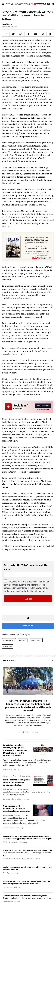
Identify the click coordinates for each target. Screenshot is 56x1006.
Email (7, 570)
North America (9, 640)
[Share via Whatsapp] (20, 34)
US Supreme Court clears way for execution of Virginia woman (25, 276)
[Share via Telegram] (28, 34)
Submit (28, 599)
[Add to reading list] (50, 34)
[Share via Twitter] (13, 34)
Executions (7, 646)
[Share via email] (35, 34)
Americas (22, 640)
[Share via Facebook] (6, 34)
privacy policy (42, 588)
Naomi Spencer (7, 24)
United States (36, 640)
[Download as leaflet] (42, 34)
